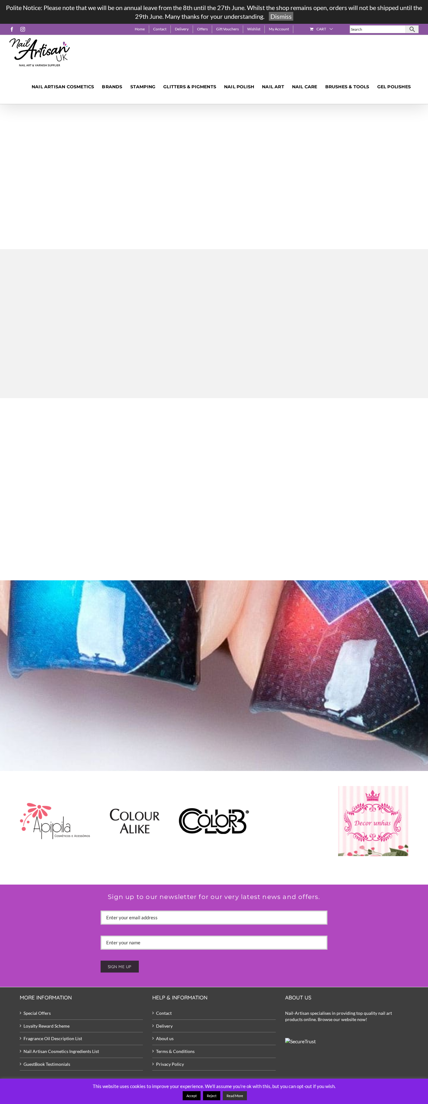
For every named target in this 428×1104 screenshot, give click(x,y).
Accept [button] (191, 1096)
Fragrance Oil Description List (52, 1038)
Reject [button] (212, 1096)
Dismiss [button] (281, 16)
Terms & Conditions (175, 1051)
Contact (164, 1013)
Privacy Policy (170, 1064)
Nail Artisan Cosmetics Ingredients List (61, 1051)
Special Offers (37, 1013)
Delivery (164, 1026)
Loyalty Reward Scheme (46, 1026)
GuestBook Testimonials (46, 1064)
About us (165, 1038)
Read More (235, 1096)
